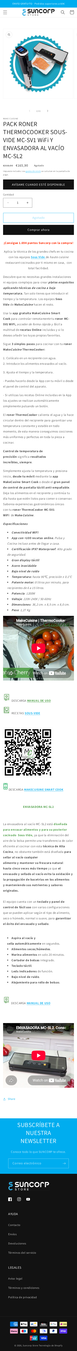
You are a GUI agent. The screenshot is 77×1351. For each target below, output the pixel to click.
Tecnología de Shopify (51, 1345)
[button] (5, 12)
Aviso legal (15, 1278)
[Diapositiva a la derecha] (47, 110)
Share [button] (11, 1099)
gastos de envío (33, 171)
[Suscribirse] (64, 1163)
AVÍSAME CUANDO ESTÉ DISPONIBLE (38, 184)
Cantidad (8, 194)
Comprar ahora (39, 230)
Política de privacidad (22, 1297)
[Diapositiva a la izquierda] (29, 110)
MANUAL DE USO (39, 701)
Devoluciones (17, 1243)
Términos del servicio (22, 1252)
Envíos (12, 1234)
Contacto (14, 1225)
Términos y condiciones (23, 1288)
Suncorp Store (30, 1345)
